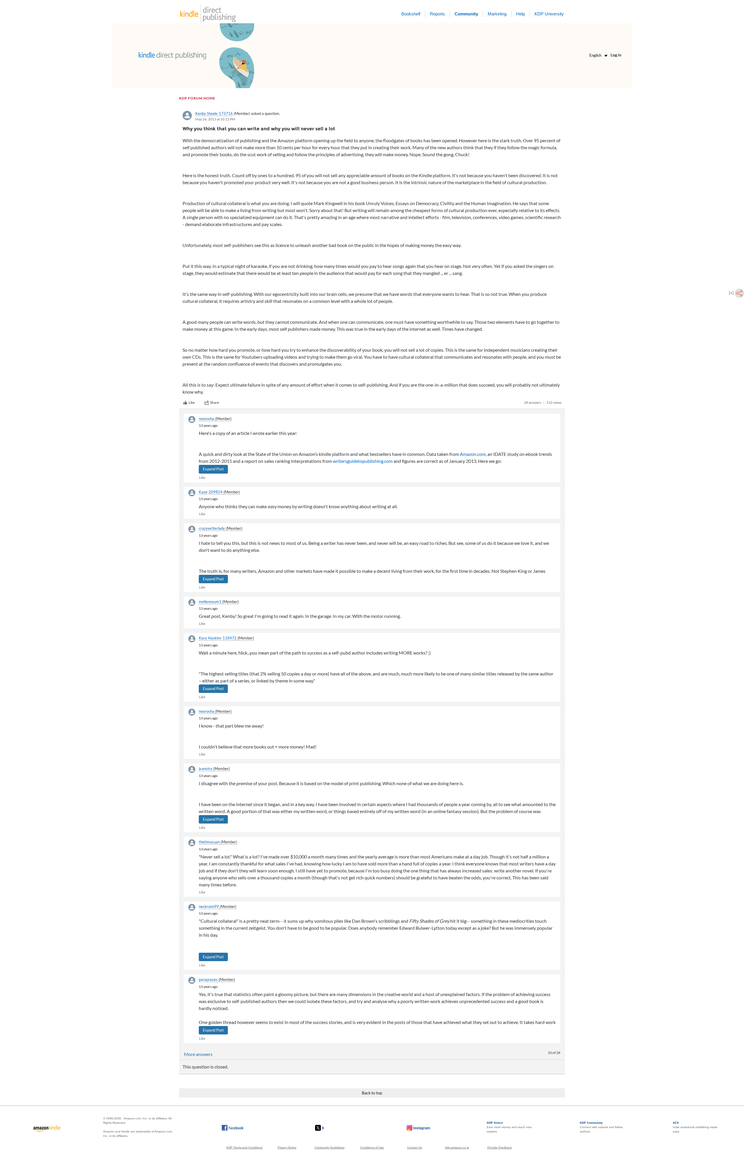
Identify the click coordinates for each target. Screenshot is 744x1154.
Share (214, 402)
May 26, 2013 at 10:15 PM (215, 119)
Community (466, 13)
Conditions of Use (372, 1147)
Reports (437, 13)
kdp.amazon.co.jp (457, 1147)
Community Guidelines (329, 1147)
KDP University (549, 13)
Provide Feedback (499, 1147)
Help (520, 13)
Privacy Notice (287, 1147)
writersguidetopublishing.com (363, 461)
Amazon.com (473, 454)
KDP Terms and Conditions (244, 1147)
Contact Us (414, 1147)
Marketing (497, 13)
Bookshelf (410, 13)
